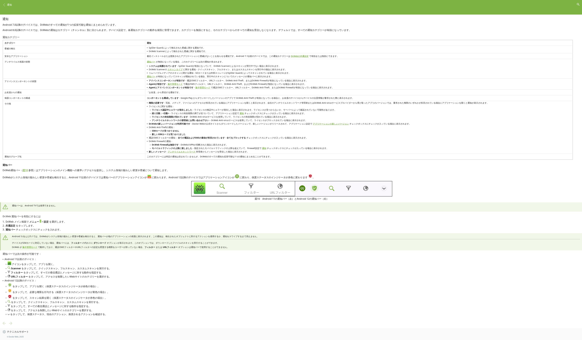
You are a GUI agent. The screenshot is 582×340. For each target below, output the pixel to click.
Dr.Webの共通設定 (300, 56)
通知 (242, 113)
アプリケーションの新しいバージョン (331, 123)
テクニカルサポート (18, 331)
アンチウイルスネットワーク (182, 151)
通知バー (151, 61)
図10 (25, 170)
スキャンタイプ (175, 69)
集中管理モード (175, 84)
